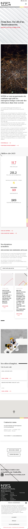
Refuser (14, 520)
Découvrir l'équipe (14, 450)
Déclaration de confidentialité (18, 527)
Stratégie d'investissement (8, 145)
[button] (26, 502)
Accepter (14, 517)
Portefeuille (22, 492)
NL (23, 0)
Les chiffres (3, 498)
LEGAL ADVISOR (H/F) (6, 371)
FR (21, 0)
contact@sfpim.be (17, 435)
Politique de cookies (7, 527)
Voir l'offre (4, 378)
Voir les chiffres (5, 230)
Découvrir (5, 306)
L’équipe (2, 496)
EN (26, 0)
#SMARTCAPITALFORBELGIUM (15, 474)
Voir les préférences (14, 524)
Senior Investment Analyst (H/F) (10, 382)
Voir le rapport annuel (7, 233)
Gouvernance (4, 499)
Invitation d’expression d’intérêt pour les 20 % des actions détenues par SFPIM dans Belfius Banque (6, 296)
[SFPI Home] (6, 4)
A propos (3, 492)
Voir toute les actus (8, 268)
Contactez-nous (14, 454)
